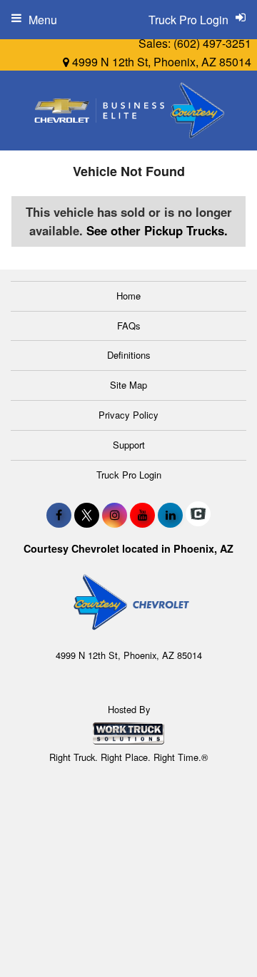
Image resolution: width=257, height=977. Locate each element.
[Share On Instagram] (114, 515)
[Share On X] (86, 515)
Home (128, 295)
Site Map (128, 385)
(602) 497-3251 (212, 43)
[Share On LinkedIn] (170, 515)
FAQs (129, 325)
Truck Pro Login (128, 474)
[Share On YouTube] (142, 515)
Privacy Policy (128, 414)
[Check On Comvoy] (198, 515)
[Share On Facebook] (58, 515)
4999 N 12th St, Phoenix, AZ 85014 (160, 61)
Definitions (129, 355)
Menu (43, 19)
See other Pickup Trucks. (157, 230)
